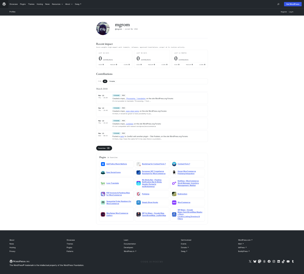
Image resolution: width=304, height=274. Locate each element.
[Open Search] (278, 4)
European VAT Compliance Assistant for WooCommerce (154, 172)
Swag (184, 251)
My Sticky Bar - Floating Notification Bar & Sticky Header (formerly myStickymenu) (152, 183)
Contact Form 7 (184, 164)
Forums (112, 81)
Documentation (130, 244)
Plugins (69, 247)
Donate (185, 247)
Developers (128, 247)
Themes (70, 244)
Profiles (12, 12)
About (12, 240)
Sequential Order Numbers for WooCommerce (118, 202)
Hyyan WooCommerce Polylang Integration (187, 172)
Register (284, 12)
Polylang (145, 194)
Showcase (71, 240)
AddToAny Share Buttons (116, 164)
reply (122, 136)
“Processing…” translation (135, 98)
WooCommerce (184, 202)
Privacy (12, 251)
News (12, 244)
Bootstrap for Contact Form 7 (154, 164)
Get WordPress (292, 4)
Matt (241, 244)
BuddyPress (244, 251)
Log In (291, 12)
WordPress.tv (130, 251)
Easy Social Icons (113, 172)
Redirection (182, 194)
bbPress (242, 247)
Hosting (13, 247)
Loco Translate (112, 183)
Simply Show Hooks (150, 202)
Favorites (103, 148)
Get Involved (186, 240)
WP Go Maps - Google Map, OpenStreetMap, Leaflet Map (154, 214)
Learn (126, 240)
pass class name (132, 111)
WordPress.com (245, 240)
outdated (129, 124)
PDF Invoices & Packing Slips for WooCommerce (118, 194)
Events (183, 244)
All (105, 81)
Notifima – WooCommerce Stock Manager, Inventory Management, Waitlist (188, 183)
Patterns (70, 251)
